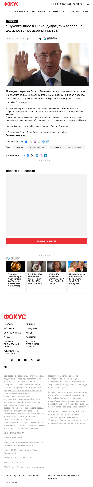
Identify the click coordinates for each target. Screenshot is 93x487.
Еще (85, 11)
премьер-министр (37, 147)
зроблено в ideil (11, 482)
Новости (8, 324)
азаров (20, 147)
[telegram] (18, 360)
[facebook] (5, 360)
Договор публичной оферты (32, 344)
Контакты (52, 478)
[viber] (32, 360)
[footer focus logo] (15, 316)
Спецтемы (65, 4)
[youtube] (25, 360)
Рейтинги (77, 4)
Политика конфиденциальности (63, 475)
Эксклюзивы (38, 11)
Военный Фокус (57, 11)
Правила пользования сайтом (11, 344)
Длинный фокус (12, 333)
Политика (74, 11)
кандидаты (56, 147)
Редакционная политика (12, 352)
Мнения (54, 4)
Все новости (21, 11)
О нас (7, 337)
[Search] (88, 4)
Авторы (30, 333)
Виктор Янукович (75, 147)
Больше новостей (46, 241)
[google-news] (38, 360)
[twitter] (12, 360)
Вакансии (31, 337)
